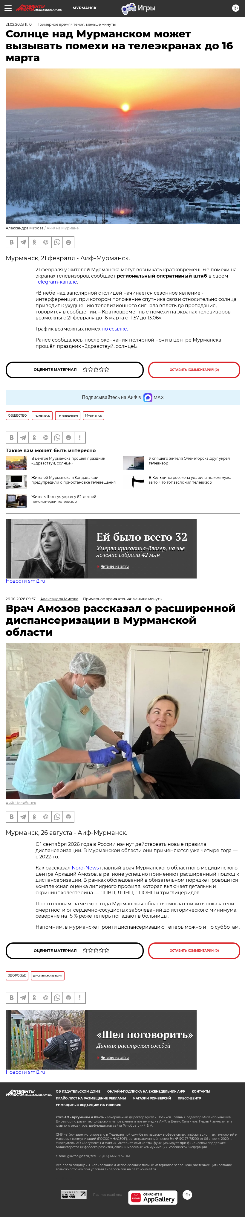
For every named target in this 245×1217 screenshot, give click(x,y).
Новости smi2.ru (25, 581)
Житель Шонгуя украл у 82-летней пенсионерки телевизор (63, 499)
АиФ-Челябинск (21, 803)
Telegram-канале (56, 282)
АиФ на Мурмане (63, 228)
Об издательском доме (78, 1091)
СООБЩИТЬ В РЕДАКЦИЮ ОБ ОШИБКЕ (88, 1105)
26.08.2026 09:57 (21, 599)
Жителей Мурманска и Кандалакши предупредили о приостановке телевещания (73, 480)
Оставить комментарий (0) (194, 370)
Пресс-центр (189, 1098)
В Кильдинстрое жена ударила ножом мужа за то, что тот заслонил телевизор (190, 480)
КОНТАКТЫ (201, 1091)
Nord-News (85, 868)
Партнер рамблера (107, 1194)
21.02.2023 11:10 (19, 24)
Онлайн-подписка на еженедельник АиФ (146, 1091)
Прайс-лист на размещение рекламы (91, 1098)
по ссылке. (115, 329)
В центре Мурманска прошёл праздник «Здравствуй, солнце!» (68, 460)
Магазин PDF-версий (152, 1098)
